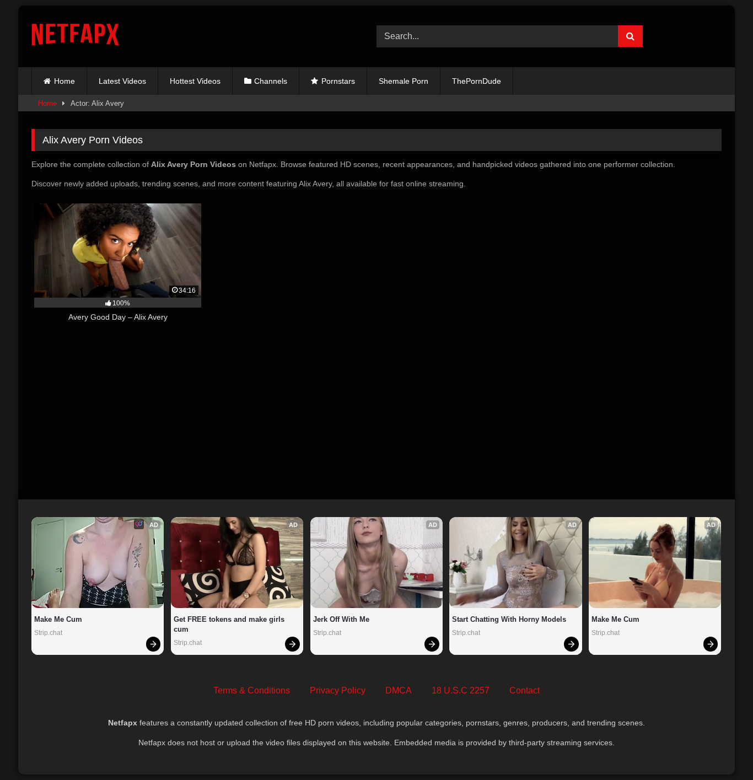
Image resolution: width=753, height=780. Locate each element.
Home (64, 81)
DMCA (398, 690)
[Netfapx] (75, 37)
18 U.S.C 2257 (461, 690)
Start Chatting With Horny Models (509, 619)
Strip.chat (48, 633)
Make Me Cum (58, 619)
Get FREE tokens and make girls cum (230, 624)
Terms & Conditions (251, 690)
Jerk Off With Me (341, 619)
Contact (524, 690)
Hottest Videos (195, 81)
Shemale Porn (403, 81)
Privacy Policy (337, 690)
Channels (270, 81)
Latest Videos (122, 81)
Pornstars (338, 81)
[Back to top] (719, 747)
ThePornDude (476, 81)
